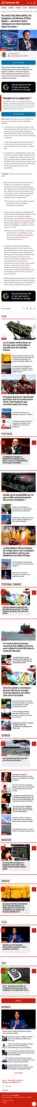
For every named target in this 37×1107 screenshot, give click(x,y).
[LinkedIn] (9, 1086)
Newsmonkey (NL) (7, 1097)
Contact (4, 1080)
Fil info (25, 8)
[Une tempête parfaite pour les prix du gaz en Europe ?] (15, 741)
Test (3, 983)
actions (4, 859)
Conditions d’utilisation (15, 1080)
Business (3, 50)
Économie (11, 8)
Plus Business (24, 1072)
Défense (4, 491)
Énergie (4, 373)
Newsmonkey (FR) (19, 1097)
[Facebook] (3, 1086)
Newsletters (32, 8)
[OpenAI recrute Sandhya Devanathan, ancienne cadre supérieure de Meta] (6, 570)
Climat (3, 639)
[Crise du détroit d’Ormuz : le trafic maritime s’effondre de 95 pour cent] (6, 826)
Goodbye (29, 1097)
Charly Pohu (16, 54)
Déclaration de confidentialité (11, 1082)
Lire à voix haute (18, 62)
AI (2, 362)
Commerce (4, 802)
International (5, 428)
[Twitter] (6, 1086)
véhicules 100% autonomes (18, 237)
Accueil (3, 11)
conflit (4, 339)
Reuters (12, 131)
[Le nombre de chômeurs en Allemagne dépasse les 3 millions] (6, 409)
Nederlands (5, 1090)
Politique (18, 8)
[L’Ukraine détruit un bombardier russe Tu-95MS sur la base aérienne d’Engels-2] (6, 560)
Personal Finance (6, 684)
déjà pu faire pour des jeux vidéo (25, 221)
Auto (3, 707)
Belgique (4, 8)
